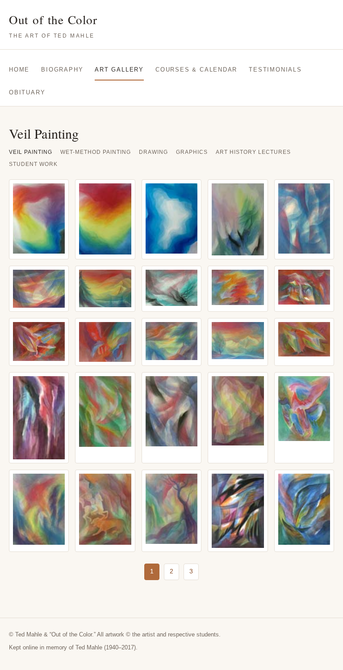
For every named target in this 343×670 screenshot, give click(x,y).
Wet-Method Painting (95, 152)
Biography (62, 69)
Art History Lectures (253, 152)
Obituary (27, 92)
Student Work (33, 164)
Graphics (192, 152)
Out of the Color (53, 24)
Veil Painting (30, 152)
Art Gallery (119, 69)
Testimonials (275, 69)
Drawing (153, 152)
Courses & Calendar (196, 69)
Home (19, 69)
